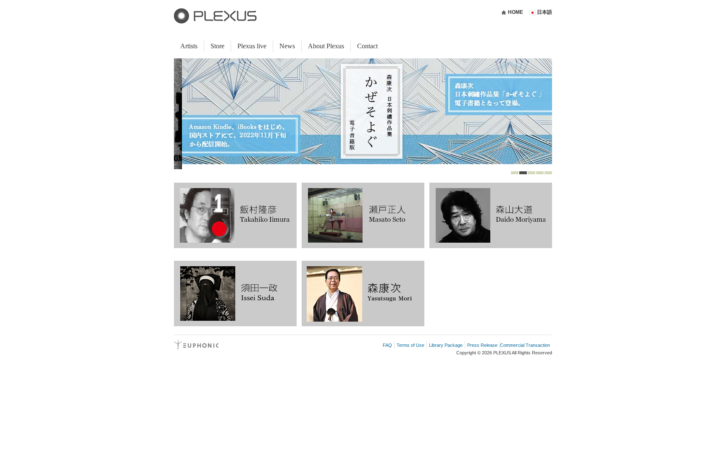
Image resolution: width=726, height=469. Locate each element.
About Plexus (326, 46)
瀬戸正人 (363, 215)
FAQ (387, 345)
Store (217, 46)
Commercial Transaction (525, 345)
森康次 (363, 293)
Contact (367, 46)
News (287, 46)
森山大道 (490, 215)
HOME (515, 12)
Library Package (446, 345)
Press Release (482, 345)
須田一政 (235, 293)
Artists (188, 46)
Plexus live (251, 46)
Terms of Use (410, 345)
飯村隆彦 (235, 215)
